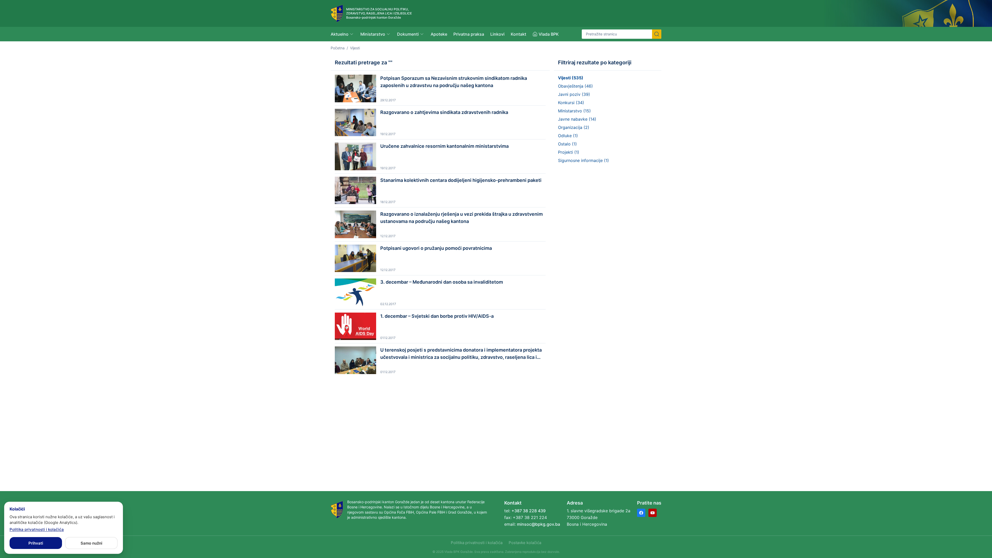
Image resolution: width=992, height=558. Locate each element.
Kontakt (518, 34)
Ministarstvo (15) (574, 110)
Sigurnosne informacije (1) (583, 160)
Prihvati (35, 543)
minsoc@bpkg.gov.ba (538, 524)
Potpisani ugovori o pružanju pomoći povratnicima (436, 248)
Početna (338, 48)
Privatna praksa (468, 34)
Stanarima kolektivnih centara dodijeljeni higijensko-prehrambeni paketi (460, 180)
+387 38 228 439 (529, 510)
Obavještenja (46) (575, 86)
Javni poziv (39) (574, 94)
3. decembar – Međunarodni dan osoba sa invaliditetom (441, 282)
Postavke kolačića (525, 542)
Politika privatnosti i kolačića (476, 542)
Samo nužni (91, 543)
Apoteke (439, 34)
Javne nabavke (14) (577, 119)
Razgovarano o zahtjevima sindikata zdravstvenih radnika (444, 112)
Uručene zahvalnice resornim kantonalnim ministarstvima (444, 146)
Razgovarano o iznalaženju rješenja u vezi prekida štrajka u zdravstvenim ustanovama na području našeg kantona (461, 217)
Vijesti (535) (570, 77)
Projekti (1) (568, 152)
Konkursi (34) (571, 102)
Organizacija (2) (573, 127)
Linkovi (497, 34)
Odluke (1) (568, 135)
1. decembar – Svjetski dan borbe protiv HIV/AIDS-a (437, 316)
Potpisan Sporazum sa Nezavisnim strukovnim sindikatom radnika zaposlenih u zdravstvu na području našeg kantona (453, 81)
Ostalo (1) (567, 143)
